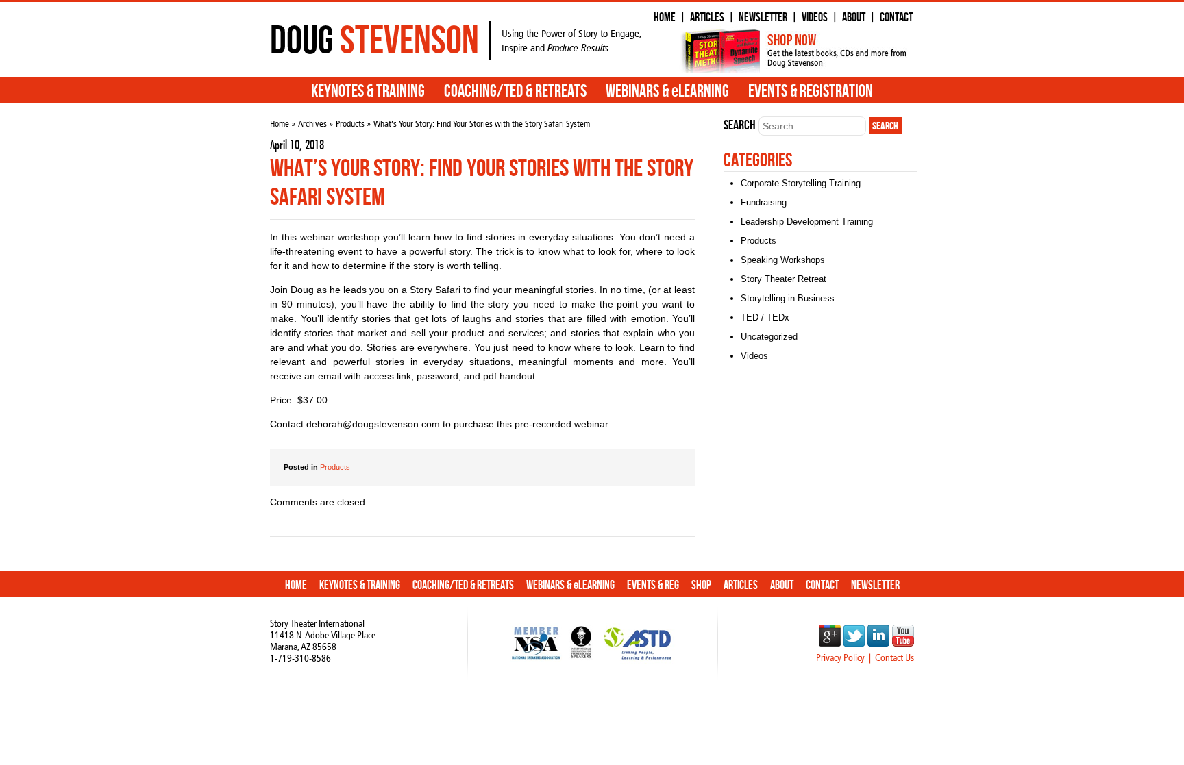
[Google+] (830, 643)
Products (350, 123)
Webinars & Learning (667, 91)
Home (665, 17)
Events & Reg (653, 585)
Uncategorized (769, 336)
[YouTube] (903, 643)
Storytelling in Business (788, 298)
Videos (815, 17)
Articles (707, 17)
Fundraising (764, 202)
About (853, 17)
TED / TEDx (765, 317)
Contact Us (894, 658)
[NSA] (536, 662)
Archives (312, 123)
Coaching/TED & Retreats (515, 91)
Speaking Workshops (783, 260)
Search (740, 125)
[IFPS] (581, 662)
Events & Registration (810, 91)
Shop (701, 585)
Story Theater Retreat (783, 279)
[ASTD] (638, 662)
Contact (896, 17)
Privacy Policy (840, 658)
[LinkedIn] (878, 643)
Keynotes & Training (368, 91)
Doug (374, 40)
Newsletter (763, 17)
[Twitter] (854, 643)
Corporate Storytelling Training (801, 183)
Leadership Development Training (807, 221)
